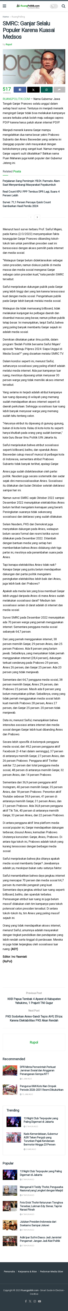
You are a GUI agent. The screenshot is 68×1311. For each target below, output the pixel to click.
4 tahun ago (28, 1195)
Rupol (9, 44)
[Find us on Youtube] (39, 1301)
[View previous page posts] (31, 217)
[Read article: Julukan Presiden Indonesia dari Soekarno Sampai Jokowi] (10, 1225)
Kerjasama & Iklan (27, 1271)
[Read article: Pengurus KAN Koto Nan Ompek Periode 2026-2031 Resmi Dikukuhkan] (10, 1090)
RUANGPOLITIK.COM (16, 99)
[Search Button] (63, 6)
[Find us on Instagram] (35, 1301)
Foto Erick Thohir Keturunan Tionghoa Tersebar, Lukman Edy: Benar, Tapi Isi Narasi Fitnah (41, 1206)
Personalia (9, 1271)
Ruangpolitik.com (30, 1290)
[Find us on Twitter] (30, 1301)
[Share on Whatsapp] (47, 90)
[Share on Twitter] (33, 90)
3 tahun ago (31, 1127)
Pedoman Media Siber (51, 1271)
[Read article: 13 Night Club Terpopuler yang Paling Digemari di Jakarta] (14, 1122)
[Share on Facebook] (20, 90)
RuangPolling (18, 17)
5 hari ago (30, 1149)
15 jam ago (27, 1094)
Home (6, 17)
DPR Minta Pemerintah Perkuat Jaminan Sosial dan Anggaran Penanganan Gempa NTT (38, 1070)
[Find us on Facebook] (26, 1301)
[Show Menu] (4, 6)
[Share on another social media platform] (59, 90)
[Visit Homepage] (28, 6)
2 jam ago (27, 1079)
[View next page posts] (37, 217)
